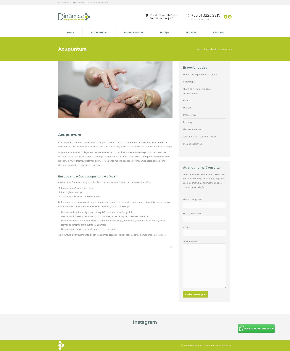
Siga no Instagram (147, 331)
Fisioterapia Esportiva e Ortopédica (200, 74)
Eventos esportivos (192, 143)
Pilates (186, 100)
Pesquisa (65, 2)
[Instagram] (230, 17)
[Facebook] (225, 17)
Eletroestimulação (192, 129)
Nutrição (187, 107)
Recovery (187, 122)
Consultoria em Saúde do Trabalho (200, 136)
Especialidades (211, 49)
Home (198, 49)
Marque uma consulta (201, 19)
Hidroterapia (189, 81)
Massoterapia (190, 114)
